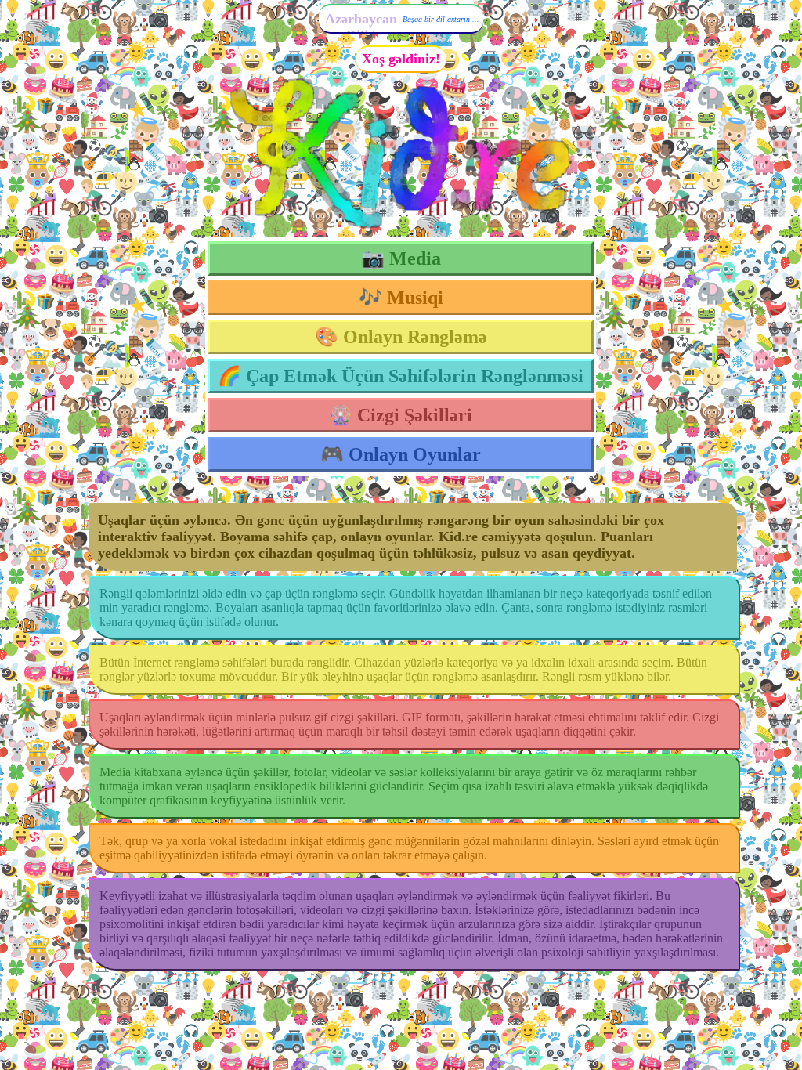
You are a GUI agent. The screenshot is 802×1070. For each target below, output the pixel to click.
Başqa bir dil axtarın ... (441, 19)
